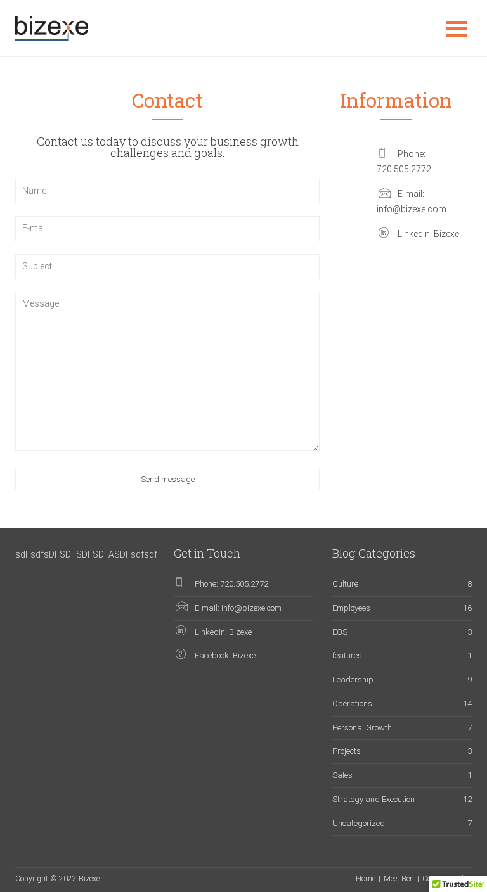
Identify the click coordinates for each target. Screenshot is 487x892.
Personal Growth (362, 727)
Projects (346, 751)
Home (365, 878)
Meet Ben (399, 878)
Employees (351, 608)
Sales (342, 775)
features (347, 655)
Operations (352, 703)
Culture (345, 584)
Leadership (352, 679)
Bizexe (446, 234)
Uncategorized (358, 823)
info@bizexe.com (411, 209)
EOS (339, 632)
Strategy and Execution (373, 799)
